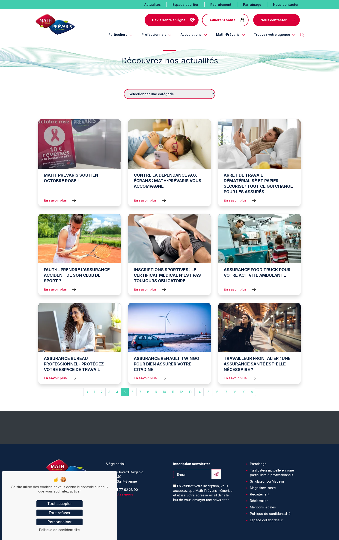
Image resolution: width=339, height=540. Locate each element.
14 (199, 392)
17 (225, 392)
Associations (191, 34)
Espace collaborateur (266, 520)
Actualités (152, 4)
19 (243, 392)
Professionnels (154, 34)
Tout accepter (59, 503)
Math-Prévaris (228, 34)
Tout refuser (59, 512)
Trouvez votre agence (272, 34)
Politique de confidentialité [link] (59, 530)
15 (207, 392)
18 (234, 392)
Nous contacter (286, 4)
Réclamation (259, 501)
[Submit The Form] (216, 474)
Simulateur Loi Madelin (267, 481)
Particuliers (117, 34)
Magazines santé (263, 488)
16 (216, 392)
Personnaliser (60, 521)
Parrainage (252, 4)
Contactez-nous (119, 494)
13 (190, 392)
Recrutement (220, 4)
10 (164, 392)
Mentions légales (263, 507)
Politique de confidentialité (270, 514)
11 (173, 392)
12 (181, 392)
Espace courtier (185, 4)
